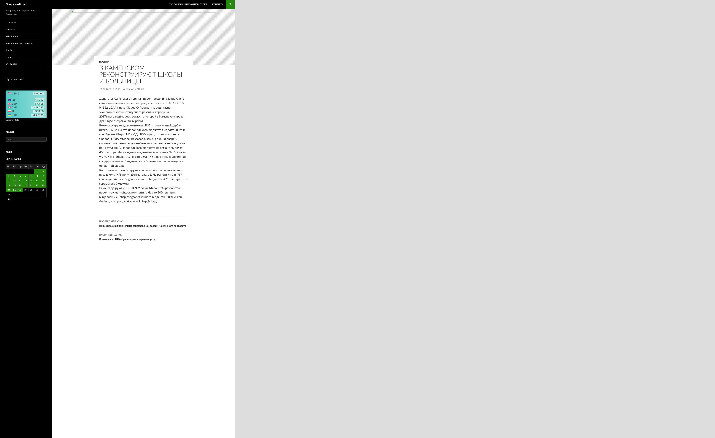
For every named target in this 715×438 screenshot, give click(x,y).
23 (43, 185)
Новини (104, 62)
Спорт (9, 57)
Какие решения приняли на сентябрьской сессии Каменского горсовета (142, 223)
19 (20, 185)
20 (25, 185)
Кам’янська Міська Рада (19, 43)
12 (20, 181)
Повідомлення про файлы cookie (188, 4)
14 (31, 181)
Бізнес (9, 50)
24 (8, 190)
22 (37, 185)
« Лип (9, 199)
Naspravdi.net (16, 4)
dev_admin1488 (135, 89)
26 (20, 190)
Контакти (217, 4)
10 (8, 181)
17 (8, 185)
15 (37, 181)
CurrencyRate (12, 120)
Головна (11, 22)
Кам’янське (12, 36)
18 (14, 185)
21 (31, 185)
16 (43, 181)
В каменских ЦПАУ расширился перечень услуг (128, 237)
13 (25, 181)
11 (14, 181)
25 (14, 190)
